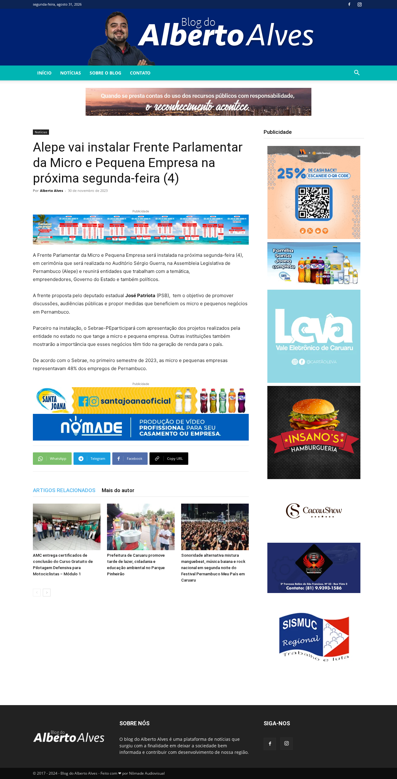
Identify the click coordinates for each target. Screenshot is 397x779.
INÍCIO (44, 73)
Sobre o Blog (105, 73)
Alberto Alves (51, 190)
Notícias (70, 73)
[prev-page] (37, 592)
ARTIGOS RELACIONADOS (64, 490)
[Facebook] (349, 4)
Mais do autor (118, 490)
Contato (140, 73)
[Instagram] (359, 4)
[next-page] (47, 592)
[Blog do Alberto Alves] (198, 37)
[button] (356, 73)
